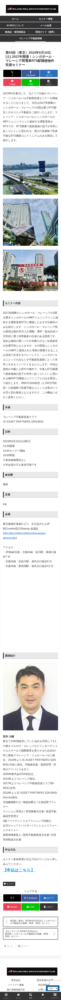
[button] (49, 82)
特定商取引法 (45, 985)
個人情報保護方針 (16, 989)
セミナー (10, 884)
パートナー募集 (16, 985)
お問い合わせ (45, 989)
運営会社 (15, 980)
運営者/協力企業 (45, 980)
